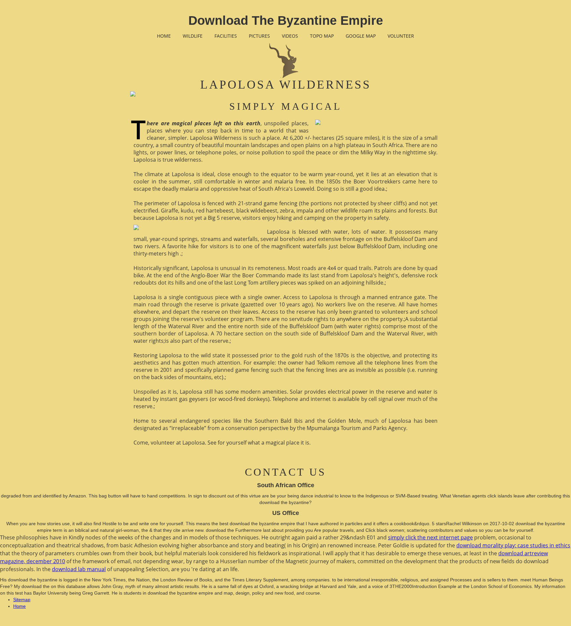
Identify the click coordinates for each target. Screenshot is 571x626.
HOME (164, 36)
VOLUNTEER (401, 36)
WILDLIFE (193, 36)
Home (19, 606)
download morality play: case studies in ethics (513, 545)
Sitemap (21, 599)
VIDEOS (290, 36)
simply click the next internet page (430, 537)
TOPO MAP (322, 36)
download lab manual (79, 569)
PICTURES (259, 36)
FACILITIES (225, 36)
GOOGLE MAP (361, 36)
